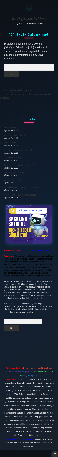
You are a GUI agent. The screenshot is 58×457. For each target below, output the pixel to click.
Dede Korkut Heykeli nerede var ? (18, 150)
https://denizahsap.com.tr (13, 94)
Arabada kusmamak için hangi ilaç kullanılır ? (23, 187)
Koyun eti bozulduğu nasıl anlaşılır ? (19, 165)
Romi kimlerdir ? (10, 128)
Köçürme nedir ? (10, 143)
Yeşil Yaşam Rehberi (29, 19)
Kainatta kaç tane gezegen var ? (17, 172)
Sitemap (4, 97)
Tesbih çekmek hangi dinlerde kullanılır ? (21, 195)
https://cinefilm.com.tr (39, 94)
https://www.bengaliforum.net (16, 90)
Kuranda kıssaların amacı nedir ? (17, 158)
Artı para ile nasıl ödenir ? (14, 135)
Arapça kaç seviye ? (12, 180)
